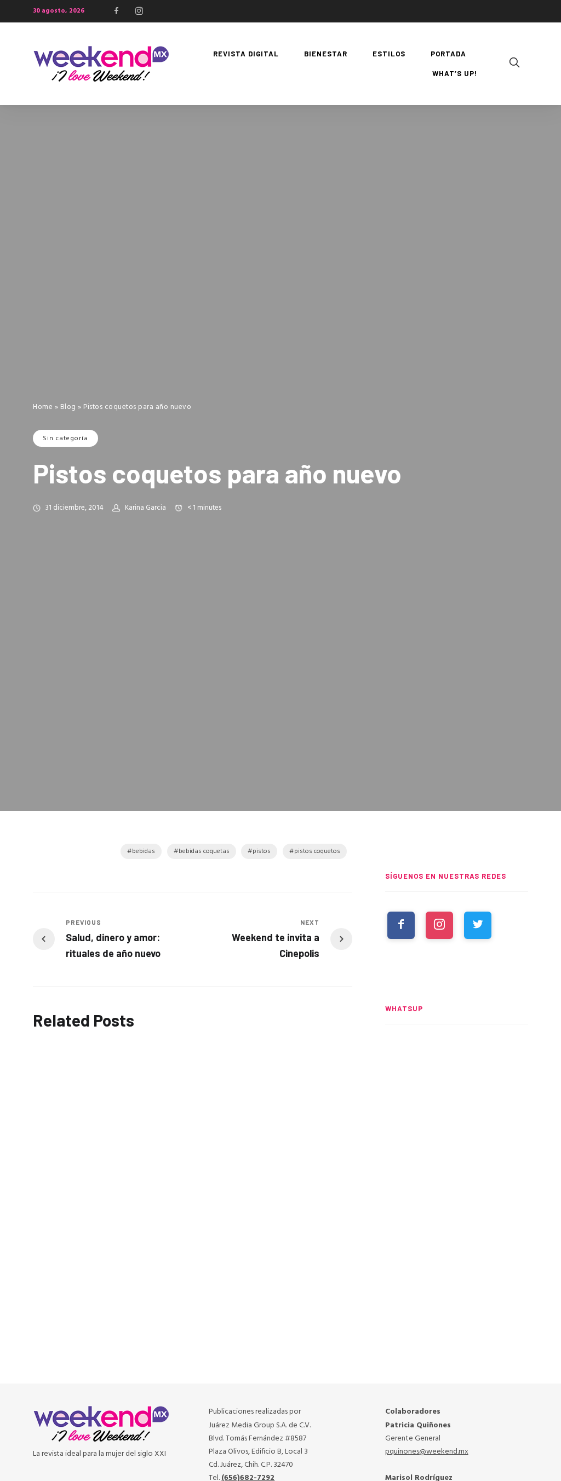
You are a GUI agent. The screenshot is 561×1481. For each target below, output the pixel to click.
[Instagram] (139, 11)
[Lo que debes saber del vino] (305, 1079)
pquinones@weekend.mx (426, 1451)
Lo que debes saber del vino (299, 1131)
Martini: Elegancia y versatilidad (72, 1144)
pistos (262, 851)
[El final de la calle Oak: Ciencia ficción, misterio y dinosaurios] (456, 1198)
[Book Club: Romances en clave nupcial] (456, 1085)
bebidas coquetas (204, 851)
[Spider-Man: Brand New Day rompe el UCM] (456, 1310)
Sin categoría (65, 438)
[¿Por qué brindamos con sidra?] (192, 1079)
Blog (68, 407)
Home (43, 407)
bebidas (143, 851)
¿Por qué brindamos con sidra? (186, 1131)
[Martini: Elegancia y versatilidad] (80, 1085)
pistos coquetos (317, 851)
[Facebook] (116, 11)
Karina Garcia (145, 508)
